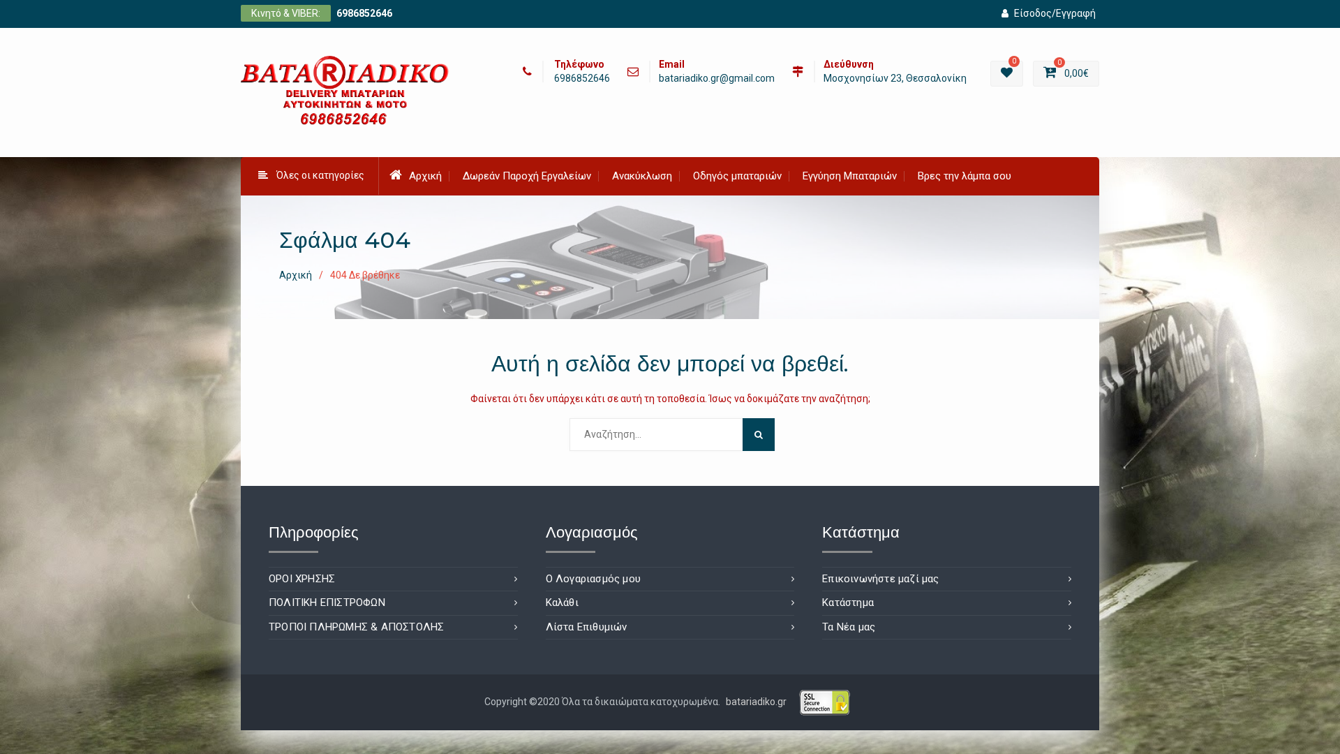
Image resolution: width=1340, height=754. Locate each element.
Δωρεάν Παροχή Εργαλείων (527, 176)
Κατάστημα (848, 602)
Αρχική (425, 176)
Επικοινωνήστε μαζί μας (880, 578)
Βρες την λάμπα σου (964, 176)
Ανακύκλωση (642, 176)
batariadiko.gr (756, 701)
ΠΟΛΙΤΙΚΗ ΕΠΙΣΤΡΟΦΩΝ (327, 602)
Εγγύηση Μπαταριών (850, 176)
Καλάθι (562, 602)
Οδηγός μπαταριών (737, 176)
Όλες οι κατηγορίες (320, 175)
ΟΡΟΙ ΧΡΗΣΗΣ (302, 578)
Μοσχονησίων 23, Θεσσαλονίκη (895, 78)
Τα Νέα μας (848, 627)
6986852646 (364, 13)
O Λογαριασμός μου (593, 578)
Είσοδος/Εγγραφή (1055, 13)
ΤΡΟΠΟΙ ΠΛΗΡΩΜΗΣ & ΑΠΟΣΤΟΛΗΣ (356, 627)
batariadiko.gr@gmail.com (717, 78)
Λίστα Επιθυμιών (586, 627)
